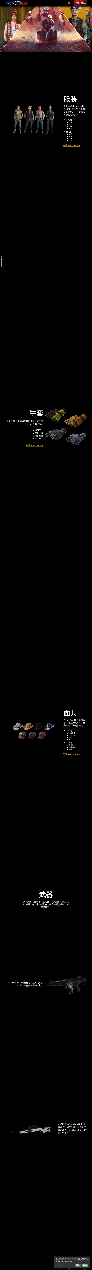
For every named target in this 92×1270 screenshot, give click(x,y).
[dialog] (72, 1262)
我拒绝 (78, 1265)
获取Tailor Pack (71, 145)
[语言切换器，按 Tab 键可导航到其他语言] (70, 3)
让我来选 (58, 1265)
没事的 (85, 1265)
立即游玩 (81, 3)
